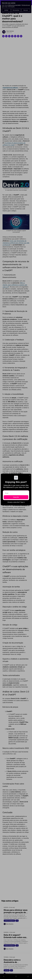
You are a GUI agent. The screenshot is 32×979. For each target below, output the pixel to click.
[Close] (29, 475)
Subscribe (16, 497)
